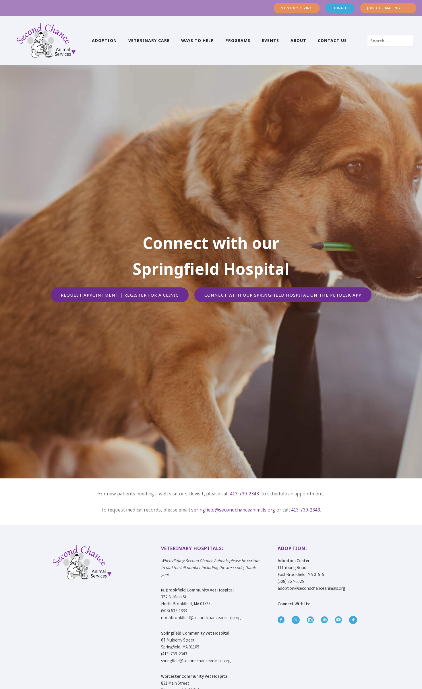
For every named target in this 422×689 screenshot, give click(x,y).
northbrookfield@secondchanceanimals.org (201, 617)
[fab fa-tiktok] (353, 620)
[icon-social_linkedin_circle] (326, 620)
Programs (237, 40)
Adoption (104, 40)
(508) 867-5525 (291, 581)
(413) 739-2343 (174, 653)
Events (270, 40)
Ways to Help (197, 40)
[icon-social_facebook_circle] (282, 620)
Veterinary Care (149, 40)
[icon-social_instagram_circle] (312, 620)
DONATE (340, 8)
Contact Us (332, 40)
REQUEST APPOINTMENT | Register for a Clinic (120, 295)
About (298, 40)
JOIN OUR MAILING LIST (388, 8)
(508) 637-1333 (174, 610)
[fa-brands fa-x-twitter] (297, 620)
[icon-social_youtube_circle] (340, 620)
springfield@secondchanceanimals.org (233, 509)
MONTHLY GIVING (297, 8)
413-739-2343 (244, 493)
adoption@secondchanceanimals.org (311, 588)
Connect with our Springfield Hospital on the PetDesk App (282, 295)
